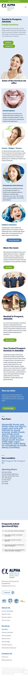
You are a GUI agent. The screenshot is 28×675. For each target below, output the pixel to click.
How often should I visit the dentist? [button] (13, 540)
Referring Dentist (7, 660)
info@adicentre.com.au (9, 586)
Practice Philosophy (7, 611)
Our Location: (8, 458)
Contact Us (5, 657)
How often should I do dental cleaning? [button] (13, 535)
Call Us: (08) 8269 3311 (14, 1)
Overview (5, 629)
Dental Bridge (6, 641)
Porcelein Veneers (7, 645)
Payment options (7, 617)
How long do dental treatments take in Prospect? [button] (14, 545)
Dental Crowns (6, 638)
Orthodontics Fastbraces (9, 648)
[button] (25, 7)
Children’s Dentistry (9, 225)
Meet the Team (6, 614)
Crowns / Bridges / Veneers (12, 148)
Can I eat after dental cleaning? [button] (14, 531)
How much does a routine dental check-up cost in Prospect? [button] (14, 550)
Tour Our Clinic (6, 620)
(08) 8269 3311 (6, 583)
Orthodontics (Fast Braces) (13, 185)
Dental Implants (9, 111)
